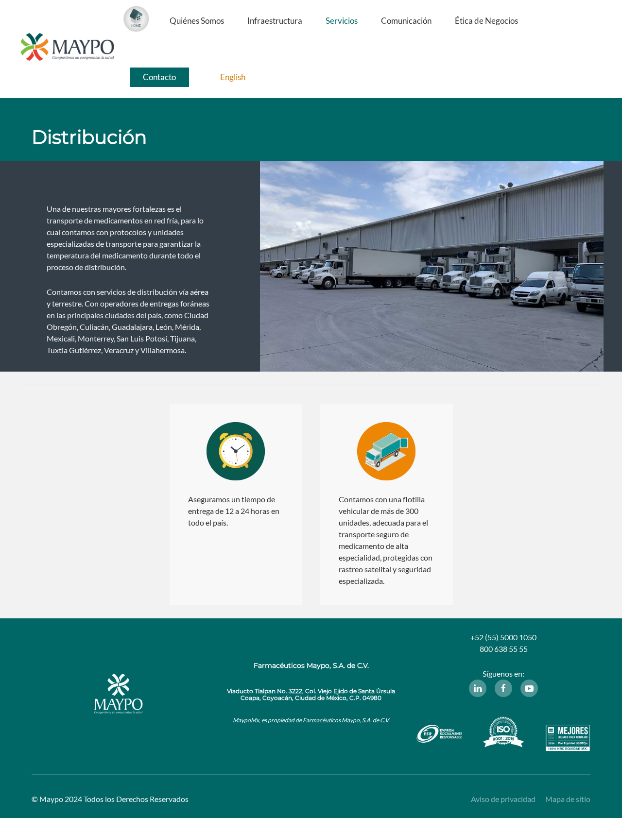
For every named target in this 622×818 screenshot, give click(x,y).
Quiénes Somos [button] (197, 21)
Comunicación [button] (406, 21)
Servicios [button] (342, 21)
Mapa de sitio (567, 798)
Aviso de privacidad (503, 798)
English (232, 77)
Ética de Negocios (486, 21)
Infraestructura (274, 21)
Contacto (159, 77)
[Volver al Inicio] (67, 49)
